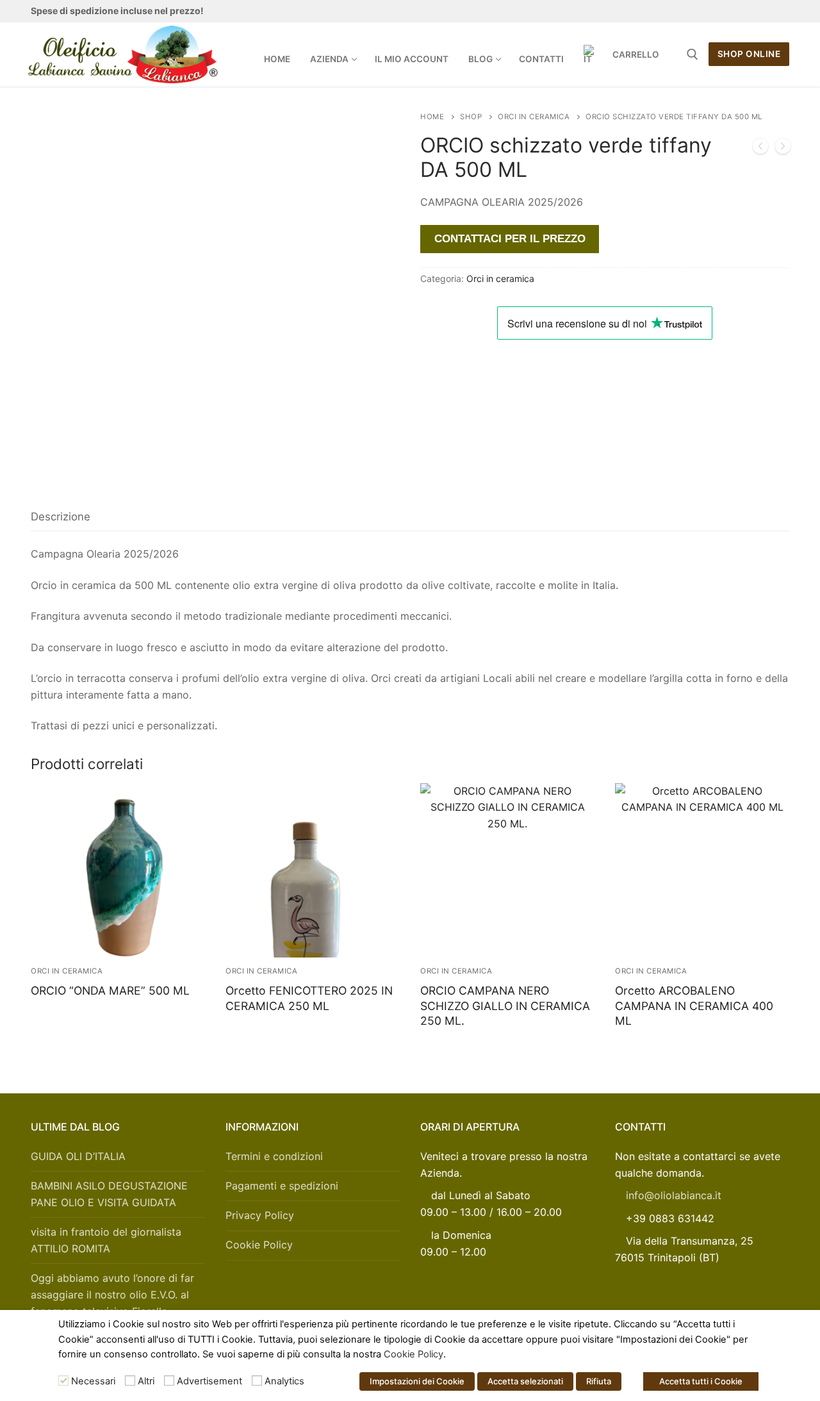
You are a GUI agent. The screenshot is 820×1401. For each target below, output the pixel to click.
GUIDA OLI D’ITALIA (78, 1156)
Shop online (749, 54)
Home (432, 116)
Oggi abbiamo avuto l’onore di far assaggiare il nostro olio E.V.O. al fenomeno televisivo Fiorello (112, 1295)
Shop (471, 116)
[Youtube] (735, 11)
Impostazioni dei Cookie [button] (417, 1381)
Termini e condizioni (274, 1156)
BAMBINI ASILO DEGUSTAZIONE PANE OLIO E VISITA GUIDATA (109, 1194)
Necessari (93, 1381)
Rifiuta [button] (598, 1381)
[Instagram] (757, 11)
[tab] (60, 516)
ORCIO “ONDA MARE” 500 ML (110, 990)
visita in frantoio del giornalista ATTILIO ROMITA (106, 1240)
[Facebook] (691, 11)
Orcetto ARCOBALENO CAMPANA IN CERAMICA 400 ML (694, 1006)
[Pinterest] (780, 11)
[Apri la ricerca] (692, 54)
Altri (146, 1381)
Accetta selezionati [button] (525, 1381)
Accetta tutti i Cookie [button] (700, 1381)
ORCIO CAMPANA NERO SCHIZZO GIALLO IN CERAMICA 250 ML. (505, 1006)
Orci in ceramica (534, 116)
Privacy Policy (260, 1215)
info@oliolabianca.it (673, 1195)
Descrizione (60, 516)
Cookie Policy (259, 1244)
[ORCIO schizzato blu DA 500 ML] (760, 148)
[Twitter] (713, 11)
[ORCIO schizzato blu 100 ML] (783, 148)
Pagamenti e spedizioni (282, 1185)
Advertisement (209, 1381)
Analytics (284, 1381)
